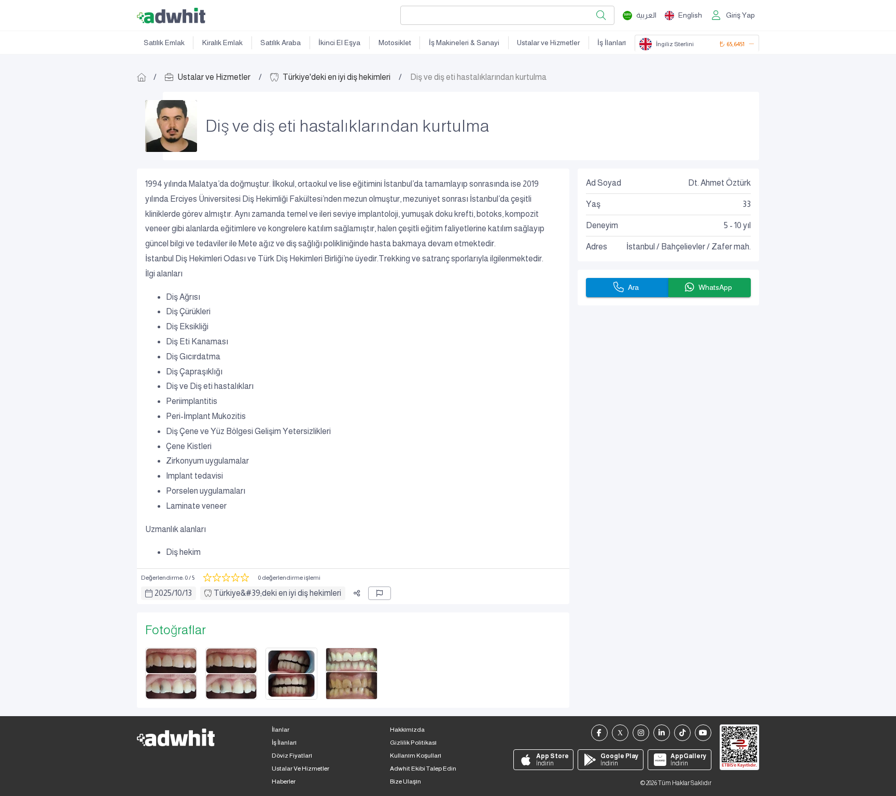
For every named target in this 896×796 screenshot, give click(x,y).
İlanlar (280, 729)
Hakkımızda (407, 729)
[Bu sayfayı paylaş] (356, 593)
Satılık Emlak (164, 42)
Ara (633, 287)
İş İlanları (611, 42)
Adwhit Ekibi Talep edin (423, 768)
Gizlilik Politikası (413, 742)
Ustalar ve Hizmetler (548, 42)
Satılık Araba (280, 42)
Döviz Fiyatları (292, 755)
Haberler (284, 781)
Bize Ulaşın (405, 781)
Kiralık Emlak (222, 42)
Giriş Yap (740, 15)
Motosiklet (395, 42)
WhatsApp (715, 287)
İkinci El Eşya (339, 42)
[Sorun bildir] (379, 593)
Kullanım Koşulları (415, 755)
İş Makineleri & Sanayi (464, 42)
